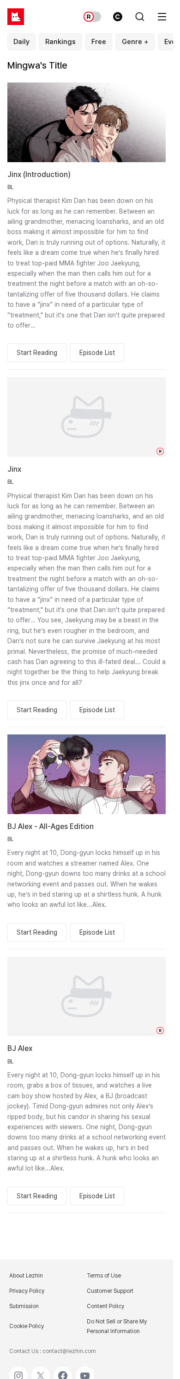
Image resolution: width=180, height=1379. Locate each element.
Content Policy (105, 1306)
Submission (24, 1306)
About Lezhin (26, 1275)
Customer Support (110, 1291)
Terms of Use (104, 1275)
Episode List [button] (97, 352)
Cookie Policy (26, 1326)
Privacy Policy (26, 1291)
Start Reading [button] (37, 352)
